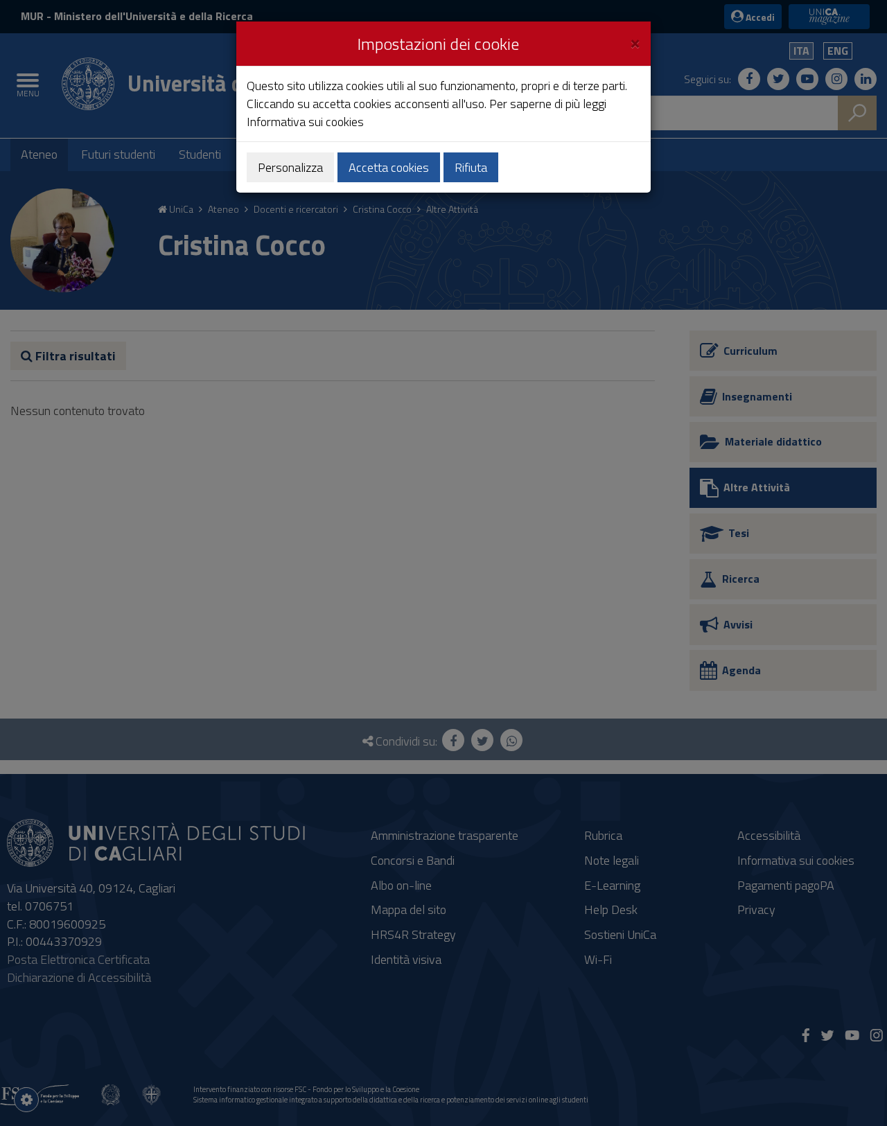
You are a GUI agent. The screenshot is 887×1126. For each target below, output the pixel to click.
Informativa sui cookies (305, 121)
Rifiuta (471, 167)
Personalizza (290, 167)
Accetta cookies (389, 167)
